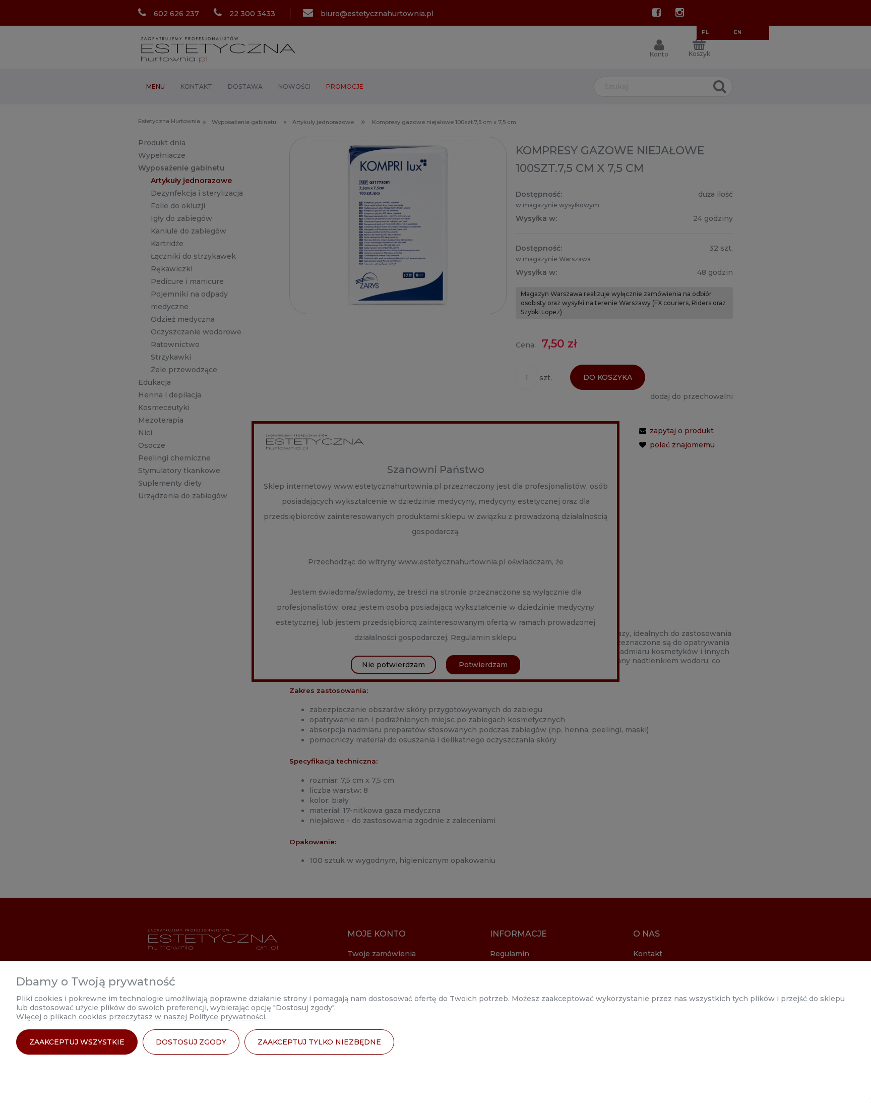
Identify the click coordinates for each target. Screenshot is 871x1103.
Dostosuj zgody (191, 1042)
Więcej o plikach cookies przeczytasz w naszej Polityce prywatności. (141, 1016)
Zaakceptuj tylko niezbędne (319, 1042)
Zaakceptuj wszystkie (77, 1042)
